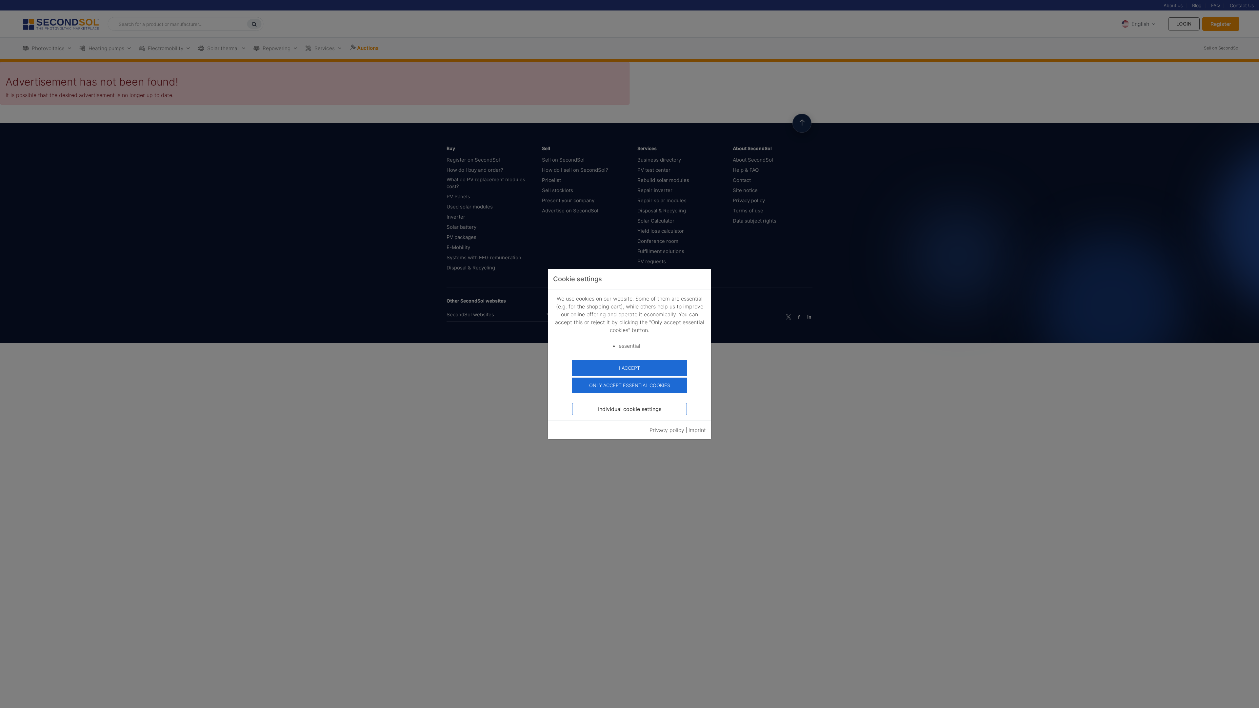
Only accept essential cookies (629, 385)
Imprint (697, 430)
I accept (629, 368)
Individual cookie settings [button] (629, 409)
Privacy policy (666, 430)
